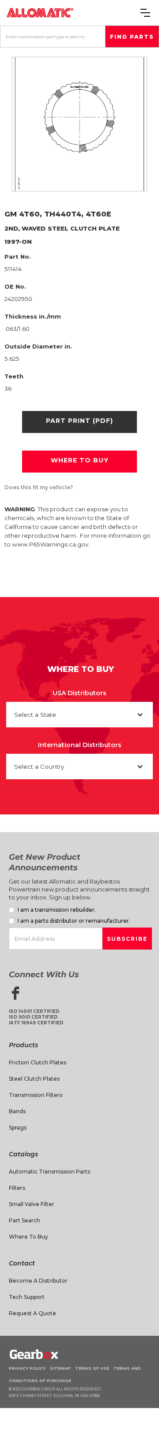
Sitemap (60, 1368)
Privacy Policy (27, 1368)
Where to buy (80, 460)
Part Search (24, 1220)
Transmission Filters (35, 1095)
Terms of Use (92, 1368)
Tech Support (27, 1297)
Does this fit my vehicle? (38, 487)
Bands (17, 1111)
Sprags (17, 1127)
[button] (145, 13)
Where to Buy (28, 1236)
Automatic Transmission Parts (49, 1171)
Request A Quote (32, 1313)
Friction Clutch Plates (37, 1062)
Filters (17, 1188)
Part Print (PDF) (79, 421)
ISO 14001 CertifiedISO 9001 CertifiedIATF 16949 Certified (36, 1017)
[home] (40, 12)
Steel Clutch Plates (34, 1078)
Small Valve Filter (31, 1204)
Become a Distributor (38, 1280)
